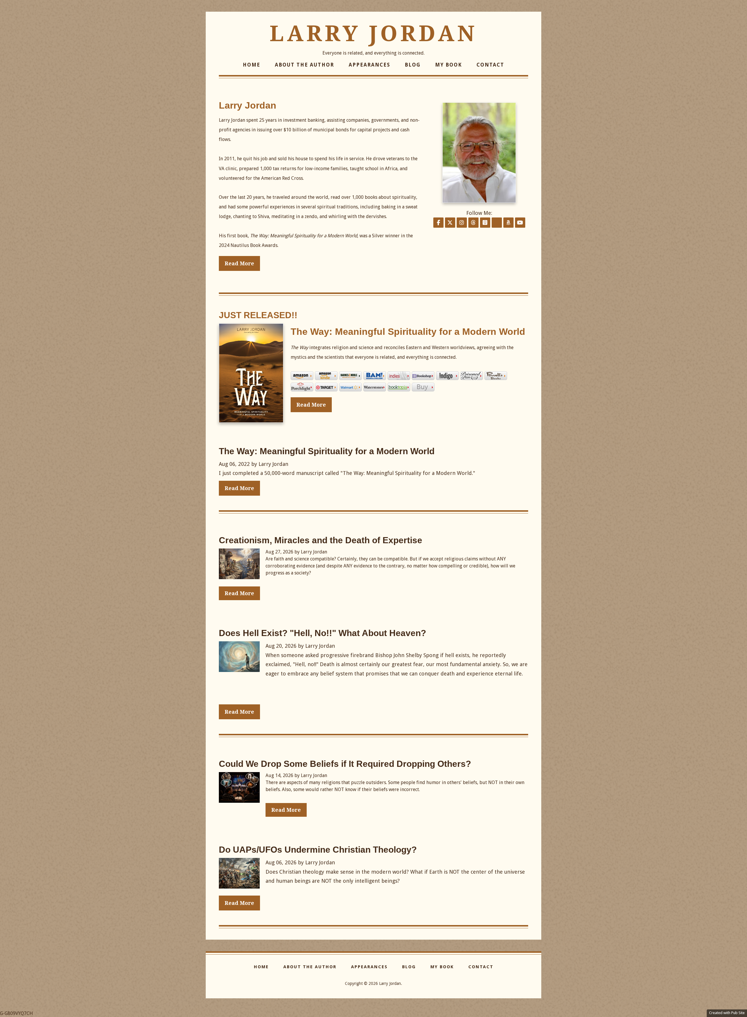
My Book (448, 65)
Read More (239, 263)
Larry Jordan (373, 33)
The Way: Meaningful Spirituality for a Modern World (408, 331)
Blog (412, 65)
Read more (311, 405)
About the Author (304, 65)
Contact (490, 65)
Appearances (369, 65)
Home (251, 65)
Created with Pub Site (727, 1013)
